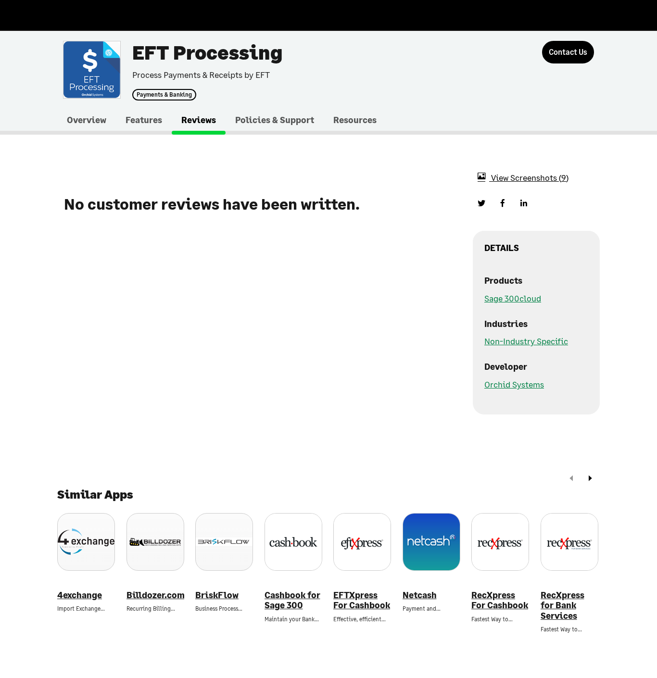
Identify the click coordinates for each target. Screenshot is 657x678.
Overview (86, 119)
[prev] (571, 479)
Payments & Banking (164, 95)
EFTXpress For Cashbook (361, 600)
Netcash (420, 595)
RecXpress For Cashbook (499, 600)
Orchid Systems (514, 384)
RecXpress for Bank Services (562, 605)
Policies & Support (274, 119)
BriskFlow (217, 595)
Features (144, 119)
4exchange (79, 595)
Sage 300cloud (512, 298)
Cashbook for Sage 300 (292, 600)
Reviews (198, 119)
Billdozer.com (155, 595)
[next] (590, 479)
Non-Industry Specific (526, 341)
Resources (355, 119)
